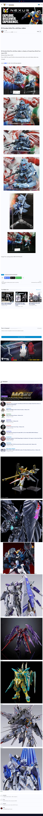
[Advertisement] (21, 42)
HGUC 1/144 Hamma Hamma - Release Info (14, 415)
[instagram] (23, 1)
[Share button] (23, 278)
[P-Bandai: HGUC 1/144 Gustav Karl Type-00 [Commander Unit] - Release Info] (3, 444)
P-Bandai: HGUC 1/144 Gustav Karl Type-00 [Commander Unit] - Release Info (21, 444)
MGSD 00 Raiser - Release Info (12, 421)
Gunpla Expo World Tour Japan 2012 (11, 274)
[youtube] (21, 1)
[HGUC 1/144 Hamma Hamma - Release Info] (3, 415)
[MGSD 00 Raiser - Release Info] (3, 421)
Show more (38, 289)
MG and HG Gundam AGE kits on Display (34, 304)
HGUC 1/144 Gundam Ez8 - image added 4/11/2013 (6, 304)
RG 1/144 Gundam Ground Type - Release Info (15, 426)
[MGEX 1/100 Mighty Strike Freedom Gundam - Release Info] (3, 409)
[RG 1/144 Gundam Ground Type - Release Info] (3, 427)
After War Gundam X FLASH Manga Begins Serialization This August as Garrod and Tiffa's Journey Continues (24, 439)
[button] (39, 4)
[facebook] (19, 1)
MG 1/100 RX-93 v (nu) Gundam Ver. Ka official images (20, 304)
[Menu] (1, 4)
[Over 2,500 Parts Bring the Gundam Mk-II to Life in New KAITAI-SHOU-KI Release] (3, 432)
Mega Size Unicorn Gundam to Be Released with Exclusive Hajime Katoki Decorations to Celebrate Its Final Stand (23, 404)
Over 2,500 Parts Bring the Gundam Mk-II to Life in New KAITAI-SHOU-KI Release (22, 432)
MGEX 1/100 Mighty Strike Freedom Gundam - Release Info (17, 409)
